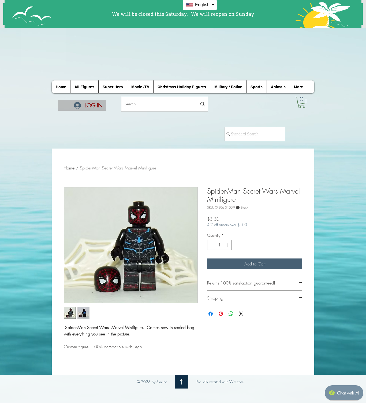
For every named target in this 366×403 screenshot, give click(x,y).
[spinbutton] (219, 245)
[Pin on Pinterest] (221, 313)
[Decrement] (211, 245)
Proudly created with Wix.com (220, 381)
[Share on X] (241, 313)
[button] (301, 102)
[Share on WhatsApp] (231, 313)
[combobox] (164, 104)
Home (69, 168)
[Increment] (227, 245)
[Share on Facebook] (210, 313)
